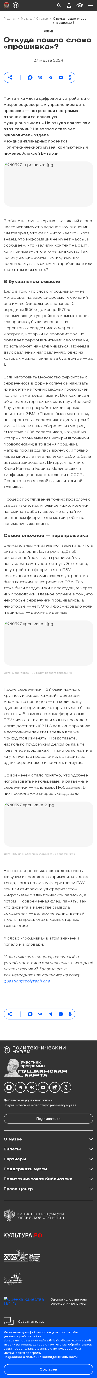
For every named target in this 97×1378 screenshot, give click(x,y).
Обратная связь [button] (31, 1321)
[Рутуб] (54, 1087)
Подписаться (48, 1118)
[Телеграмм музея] (20, 1087)
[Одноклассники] (65, 1087)
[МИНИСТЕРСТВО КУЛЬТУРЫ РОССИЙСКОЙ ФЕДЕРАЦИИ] (34, 1215)
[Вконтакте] (31, 1087)
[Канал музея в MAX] (9, 1087)
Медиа (26, 18)
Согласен (48, 1369)
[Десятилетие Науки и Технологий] (13, 1279)
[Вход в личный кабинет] (69, 5)
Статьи (42, 18)
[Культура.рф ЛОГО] (23, 1235)
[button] (59, 5)
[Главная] (15, 5)
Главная (10, 18)
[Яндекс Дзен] (43, 1087)
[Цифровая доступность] (79, 5)
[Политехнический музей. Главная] (37, 1050)
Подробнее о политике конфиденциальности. (41, 1356)
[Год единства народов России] (22, 1255)
